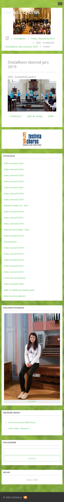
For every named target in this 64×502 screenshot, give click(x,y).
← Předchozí (14, 116)
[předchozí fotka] (12, 95)
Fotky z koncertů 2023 (14, 175)
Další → (52, 116)
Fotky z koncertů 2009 (14, 284)
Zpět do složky (35, 116)
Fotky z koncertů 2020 (14, 193)
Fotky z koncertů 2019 (42, 38)
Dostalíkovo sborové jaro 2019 (21, 46)
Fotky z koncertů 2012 (14, 260)
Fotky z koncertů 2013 (14, 254)
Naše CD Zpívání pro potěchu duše (19, 290)
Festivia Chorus (21, 12)
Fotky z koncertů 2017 (14, 217)
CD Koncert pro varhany (14, 278)
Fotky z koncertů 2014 (14, 248)
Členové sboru (10, 241)
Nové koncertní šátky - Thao (16, 229)
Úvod (7, 38)
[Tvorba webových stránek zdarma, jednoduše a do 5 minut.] (25, 497)
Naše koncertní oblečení (14, 296)
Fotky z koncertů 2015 (14, 235)
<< (7, 479)
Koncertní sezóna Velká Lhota (22, 422)
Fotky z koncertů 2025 (14, 163)
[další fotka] (51, 95)
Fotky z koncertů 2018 (14, 211)
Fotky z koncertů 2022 (14, 181)
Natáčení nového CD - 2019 (16, 205)
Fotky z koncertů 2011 (14, 266)
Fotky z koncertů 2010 (14, 272)
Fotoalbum (20, 38)
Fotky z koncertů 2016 (14, 223)
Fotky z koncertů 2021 (14, 187)
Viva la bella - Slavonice (19, 428)
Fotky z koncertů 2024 (14, 169)
